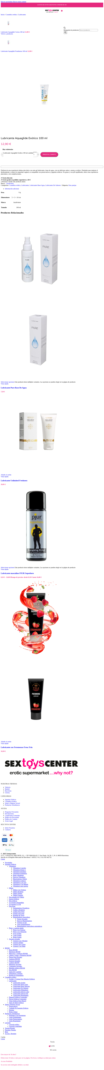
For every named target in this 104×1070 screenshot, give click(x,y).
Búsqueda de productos (71, 30)
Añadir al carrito (49, 154)
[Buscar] (65, 32)
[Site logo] (52, 14)
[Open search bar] (65, 28)
